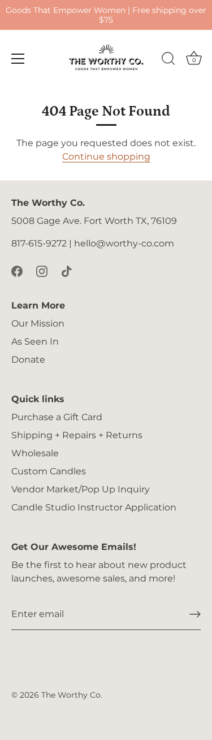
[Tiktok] (66, 270)
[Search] (168, 60)
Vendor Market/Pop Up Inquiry (80, 489)
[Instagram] (41, 270)
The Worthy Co (71, 694)
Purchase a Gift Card (56, 417)
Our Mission (37, 323)
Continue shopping (106, 156)
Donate (28, 359)
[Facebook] (17, 270)
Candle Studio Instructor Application (93, 507)
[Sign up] (195, 614)
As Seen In (35, 341)
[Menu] (18, 58)
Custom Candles (48, 471)
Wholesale (35, 453)
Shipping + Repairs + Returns (76, 435)
